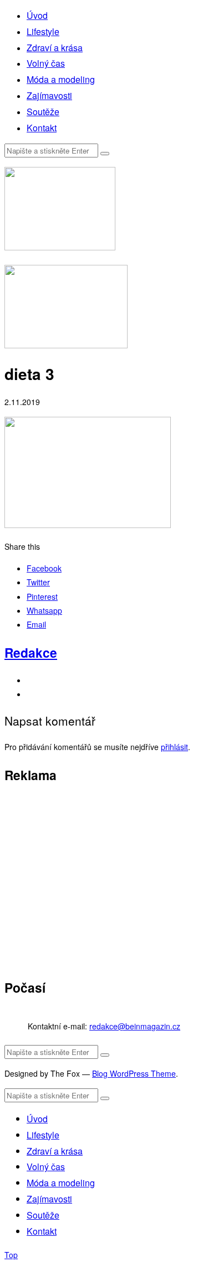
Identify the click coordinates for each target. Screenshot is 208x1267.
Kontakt (42, 127)
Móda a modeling (61, 79)
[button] (104, 153)
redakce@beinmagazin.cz (134, 1026)
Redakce (30, 652)
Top (11, 1254)
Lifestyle (43, 31)
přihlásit (174, 746)
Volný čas (46, 63)
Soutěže (43, 111)
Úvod (37, 15)
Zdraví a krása (55, 47)
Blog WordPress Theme (134, 1073)
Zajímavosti (49, 95)
